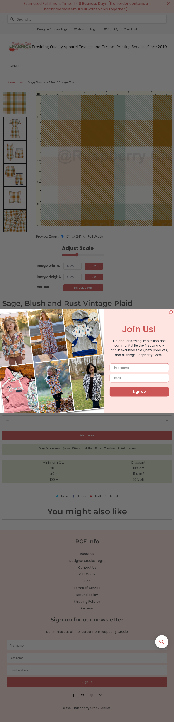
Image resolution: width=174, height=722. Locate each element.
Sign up (139, 391)
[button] (161, 641)
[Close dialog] (170, 312)
